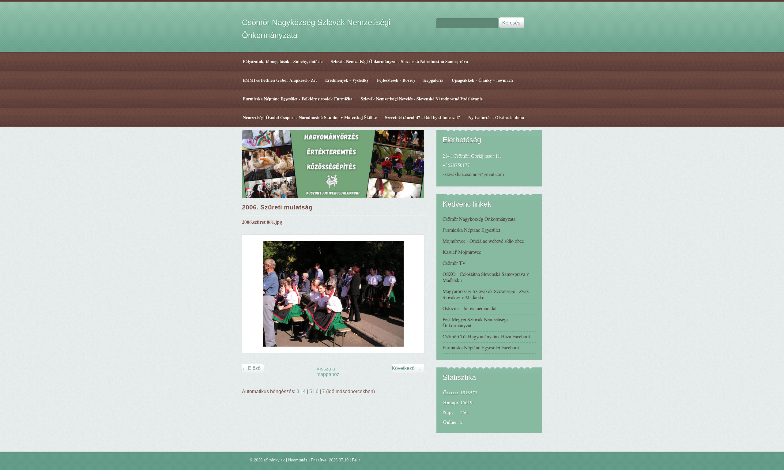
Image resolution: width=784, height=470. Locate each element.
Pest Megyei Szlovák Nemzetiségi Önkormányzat (475, 322)
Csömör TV (454, 263)
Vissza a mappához (327, 371)
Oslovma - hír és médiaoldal (469, 308)
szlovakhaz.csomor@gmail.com (473, 174)
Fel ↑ (356, 460)
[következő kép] (414, 294)
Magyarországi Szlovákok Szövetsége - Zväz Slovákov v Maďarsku (486, 294)
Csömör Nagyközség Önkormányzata (479, 219)
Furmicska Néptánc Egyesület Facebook (481, 347)
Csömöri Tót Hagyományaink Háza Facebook (487, 336)
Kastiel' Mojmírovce (462, 252)
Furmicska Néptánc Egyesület (471, 230)
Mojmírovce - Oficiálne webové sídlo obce (483, 241)
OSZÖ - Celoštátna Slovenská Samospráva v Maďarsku (486, 277)
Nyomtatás (297, 460)
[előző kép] (252, 294)
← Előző (251, 368)
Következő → (406, 368)
